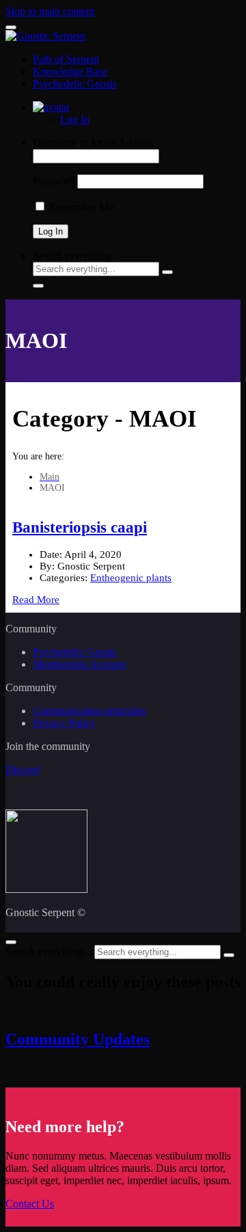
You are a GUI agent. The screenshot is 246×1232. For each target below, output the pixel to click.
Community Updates (77, 1039)
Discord (22, 769)
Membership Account (79, 664)
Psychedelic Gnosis (75, 84)
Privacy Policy (64, 723)
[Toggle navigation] (10, 27)
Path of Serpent (66, 59)
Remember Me (79, 207)
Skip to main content (49, 11)
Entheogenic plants (131, 577)
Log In (75, 119)
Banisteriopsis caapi (79, 527)
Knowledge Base (70, 71)
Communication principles (89, 711)
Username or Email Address (93, 142)
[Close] (10, 942)
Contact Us (29, 1203)
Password (53, 181)
